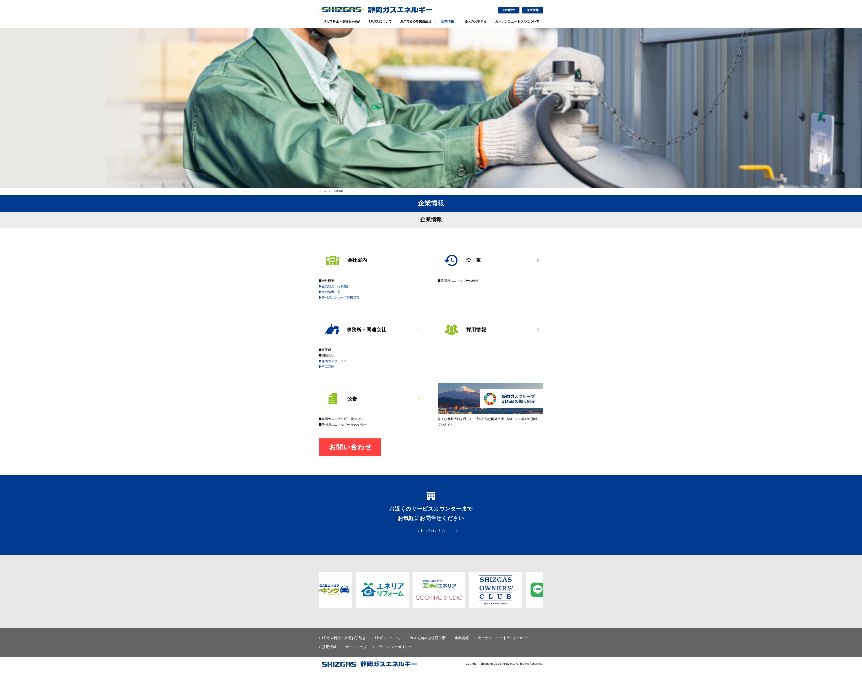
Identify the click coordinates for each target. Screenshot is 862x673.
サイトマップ (356, 646)
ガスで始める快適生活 (415, 21)
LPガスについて (380, 21)
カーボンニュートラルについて (517, 21)
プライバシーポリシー (394, 646)
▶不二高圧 (326, 366)
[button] (322, 590)
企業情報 (447, 21)
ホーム (322, 191)
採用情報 (329, 646)
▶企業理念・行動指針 (334, 286)
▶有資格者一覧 (330, 292)
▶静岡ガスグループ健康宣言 (339, 297)
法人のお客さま (475, 21)
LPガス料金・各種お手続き (342, 21)
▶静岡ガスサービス (333, 361)
